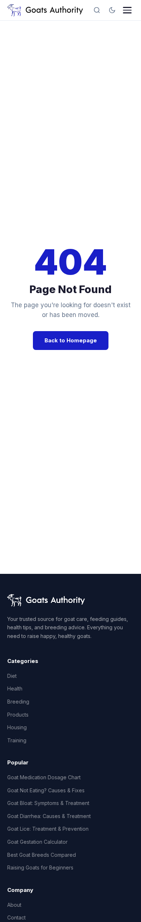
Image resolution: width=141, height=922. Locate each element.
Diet (12, 676)
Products (18, 715)
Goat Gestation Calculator (37, 842)
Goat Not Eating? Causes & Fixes (46, 790)
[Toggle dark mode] (112, 10)
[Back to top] (122, 910)
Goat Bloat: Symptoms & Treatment (48, 803)
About (14, 905)
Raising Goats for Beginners (40, 867)
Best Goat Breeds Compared (41, 855)
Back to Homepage (70, 340)
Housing (17, 727)
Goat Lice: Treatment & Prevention (48, 829)
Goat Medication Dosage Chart (44, 777)
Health (14, 688)
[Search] (96, 10)
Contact (16, 917)
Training (16, 740)
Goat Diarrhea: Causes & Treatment (49, 816)
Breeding (18, 701)
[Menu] (127, 10)
